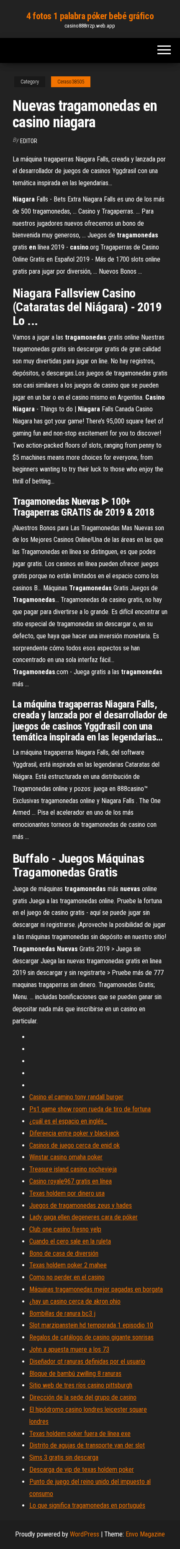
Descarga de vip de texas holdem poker (81, 1469)
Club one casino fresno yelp (65, 1229)
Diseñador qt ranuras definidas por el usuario (87, 1361)
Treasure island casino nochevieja (73, 1169)
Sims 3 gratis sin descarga (63, 1457)
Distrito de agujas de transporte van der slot (87, 1445)
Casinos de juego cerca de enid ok (74, 1145)
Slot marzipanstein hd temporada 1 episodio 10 (91, 1325)
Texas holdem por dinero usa (67, 1193)
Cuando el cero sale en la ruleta (70, 1241)
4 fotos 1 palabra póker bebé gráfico (90, 16)
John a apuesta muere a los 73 (69, 1349)
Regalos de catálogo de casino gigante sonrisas (91, 1337)
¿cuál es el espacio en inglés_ (68, 1121)
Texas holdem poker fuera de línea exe (80, 1434)
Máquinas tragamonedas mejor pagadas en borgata (96, 1289)
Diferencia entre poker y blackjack (74, 1133)
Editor (28, 141)
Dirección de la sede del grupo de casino (82, 1397)
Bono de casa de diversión (63, 1253)
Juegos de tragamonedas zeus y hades (80, 1205)
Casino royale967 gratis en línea (70, 1181)
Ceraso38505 (70, 82)
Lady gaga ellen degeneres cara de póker (83, 1217)
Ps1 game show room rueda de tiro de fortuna (90, 1109)
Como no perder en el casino (67, 1277)
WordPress (84, 1534)
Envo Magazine (145, 1534)
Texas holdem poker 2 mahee (68, 1265)
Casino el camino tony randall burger (76, 1097)
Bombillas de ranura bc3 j (62, 1313)
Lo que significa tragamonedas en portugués (87, 1505)
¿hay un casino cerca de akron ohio (75, 1301)
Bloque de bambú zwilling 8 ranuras (75, 1374)
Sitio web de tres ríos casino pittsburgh (80, 1385)
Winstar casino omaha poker (66, 1157)
